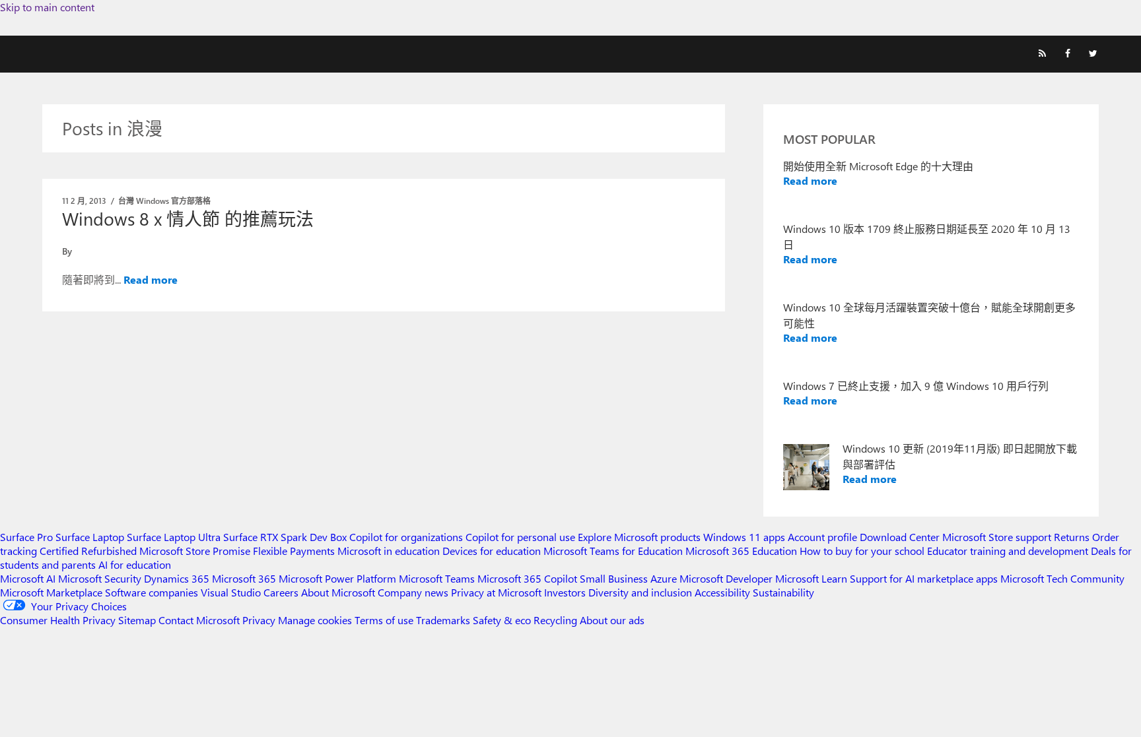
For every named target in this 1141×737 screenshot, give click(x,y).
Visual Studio (231, 592)
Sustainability (783, 592)
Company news (413, 592)
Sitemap (137, 620)
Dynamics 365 (176, 578)
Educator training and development (1007, 551)
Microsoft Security (99, 578)
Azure (663, 578)
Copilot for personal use (520, 537)
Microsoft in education (388, 551)
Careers (280, 592)
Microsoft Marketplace (51, 592)
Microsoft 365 (244, 578)
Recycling (555, 620)
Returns (1071, 537)
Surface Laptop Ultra (174, 537)
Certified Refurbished (88, 551)
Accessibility (722, 592)
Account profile (822, 537)
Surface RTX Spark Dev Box (285, 537)
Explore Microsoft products (639, 537)
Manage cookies (315, 620)
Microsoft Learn (811, 578)
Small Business (614, 578)
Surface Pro (26, 537)
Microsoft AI (27, 578)
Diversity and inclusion (640, 592)
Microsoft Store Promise (194, 551)
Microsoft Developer (726, 578)
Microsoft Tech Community (1062, 578)
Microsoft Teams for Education (613, 551)
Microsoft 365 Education (741, 551)
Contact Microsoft (199, 620)
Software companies (151, 592)
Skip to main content (47, 7)
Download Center (900, 537)
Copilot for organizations (406, 537)
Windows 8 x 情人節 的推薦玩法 (188, 218)
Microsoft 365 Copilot (527, 578)
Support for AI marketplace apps (924, 578)
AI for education (134, 564)
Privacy (260, 620)
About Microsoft (338, 592)
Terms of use (384, 620)
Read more (150, 279)
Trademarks (443, 620)
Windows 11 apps (744, 537)
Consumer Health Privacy (58, 620)
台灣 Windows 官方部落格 (164, 200)
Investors (565, 592)
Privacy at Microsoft (496, 592)
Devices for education (491, 551)
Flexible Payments (294, 551)
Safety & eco (502, 620)
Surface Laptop (89, 537)
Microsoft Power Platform (337, 578)
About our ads (612, 620)
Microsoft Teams (437, 578)
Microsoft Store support (996, 537)
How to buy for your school (862, 551)
